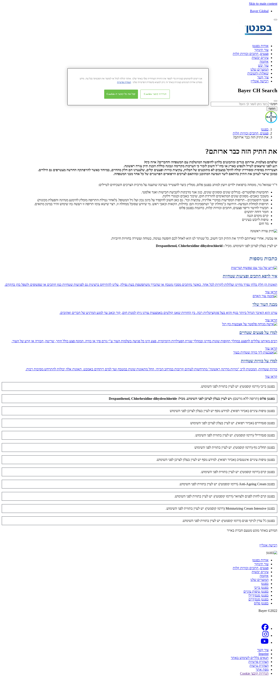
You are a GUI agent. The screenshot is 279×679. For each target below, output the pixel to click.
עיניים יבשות (260, 58)
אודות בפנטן (260, 46)
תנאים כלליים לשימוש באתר (250, 658)
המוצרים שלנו (259, 69)
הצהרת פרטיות (258, 662)
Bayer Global (259, 11)
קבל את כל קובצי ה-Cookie (121, 94)
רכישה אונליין (260, 81)
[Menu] (275, 19)
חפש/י (273, 104)
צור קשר (263, 77)
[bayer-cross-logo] (271, 122)
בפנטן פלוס (261, 603)
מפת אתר (262, 669)
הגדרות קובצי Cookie (155, 94)
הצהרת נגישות (259, 665)
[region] (138, 87)
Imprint (264, 654)
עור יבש (263, 65)
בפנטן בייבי (261, 587)
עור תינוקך (261, 50)
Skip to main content (263, 3)
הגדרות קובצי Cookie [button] (254, 673)
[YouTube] (265, 642)
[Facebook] (265, 628)
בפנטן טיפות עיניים (256, 591)
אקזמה (264, 61)
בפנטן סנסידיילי (258, 595)
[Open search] (275, 101)
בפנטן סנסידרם (258, 599)
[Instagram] (265, 635)
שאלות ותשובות (258, 73)
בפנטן (265, 129)
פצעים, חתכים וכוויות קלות (251, 54)
